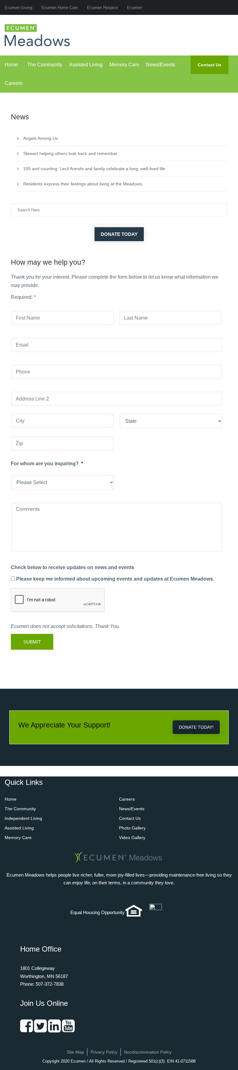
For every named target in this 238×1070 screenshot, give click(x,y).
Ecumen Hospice (102, 7)
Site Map (75, 1052)
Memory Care (124, 64)
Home (11, 64)
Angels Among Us (40, 138)
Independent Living (23, 818)
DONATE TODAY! (196, 727)
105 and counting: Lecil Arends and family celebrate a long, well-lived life (94, 168)
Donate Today (119, 234)
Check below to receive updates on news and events (72, 567)
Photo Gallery (132, 827)
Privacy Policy (103, 1052)
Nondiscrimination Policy (148, 1052)
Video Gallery (132, 837)
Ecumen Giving (18, 7)
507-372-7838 (50, 984)
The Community (44, 64)
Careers (13, 83)
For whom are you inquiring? (47, 463)
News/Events (160, 64)
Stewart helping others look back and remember (70, 153)
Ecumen (134, 7)
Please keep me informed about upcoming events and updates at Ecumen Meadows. (115, 578)
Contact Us (209, 64)
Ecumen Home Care (60, 7)
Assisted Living (86, 64)
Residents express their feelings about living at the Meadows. (83, 183)
